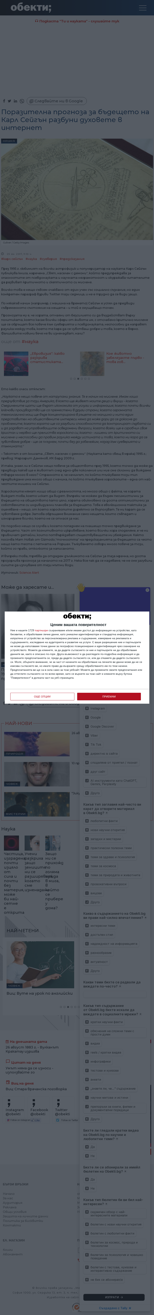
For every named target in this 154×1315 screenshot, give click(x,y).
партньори (41, 630)
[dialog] (77, 658)
